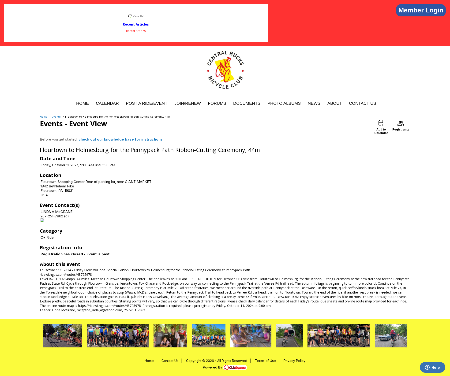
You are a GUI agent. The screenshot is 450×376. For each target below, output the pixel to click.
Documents (246, 103)
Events (56, 116)
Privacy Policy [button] (294, 361)
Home (82, 103)
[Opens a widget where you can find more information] (432, 368)
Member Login (420, 10)
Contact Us (362, 103)
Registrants (400, 125)
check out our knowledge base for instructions (121, 139)
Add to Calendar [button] (381, 127)
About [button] (334, 103)
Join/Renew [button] (187, 103)
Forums (217, 103)
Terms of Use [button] (265, 361)
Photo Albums (284, 103)
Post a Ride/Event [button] (146, 103)
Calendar (107, 103)
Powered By (213, 367)
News (314, 103)
